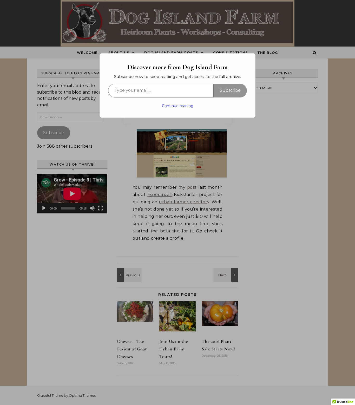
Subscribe (230, 90)
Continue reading (177, 105)
